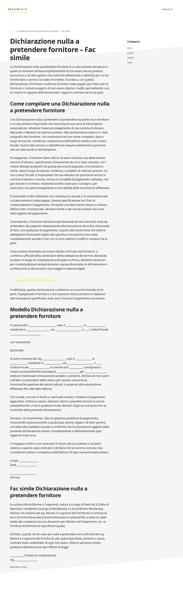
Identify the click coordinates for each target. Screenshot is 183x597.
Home (13, 31)
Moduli (24, 567)
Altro (129, 47)
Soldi (129, 62)
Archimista (17, 9)
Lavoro (130, 52)
